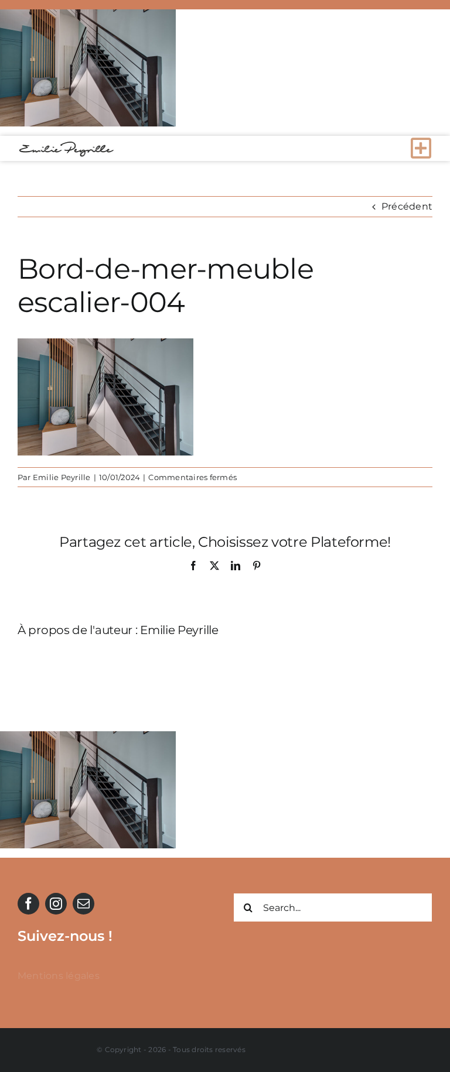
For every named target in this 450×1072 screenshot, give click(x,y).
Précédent (406, 206)
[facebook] (28, 904)
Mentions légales (59, 975)
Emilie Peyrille (62, 477)
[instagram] (56, 904)
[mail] (83, 904)
